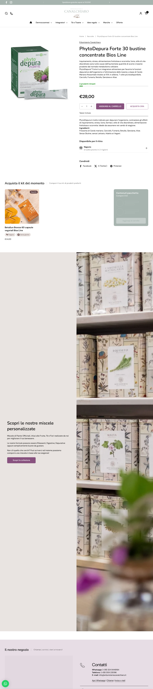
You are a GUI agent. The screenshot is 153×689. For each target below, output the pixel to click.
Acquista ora (137, 106)
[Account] (140, 13)
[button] (6, 13)
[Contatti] (11, 13)
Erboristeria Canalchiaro (90, 42)
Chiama (110, 680)
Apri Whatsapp (98, 680)
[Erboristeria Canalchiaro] (76, 13)
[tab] (146, 148)
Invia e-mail (120, 680)
